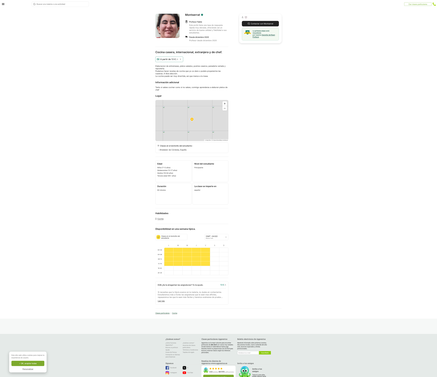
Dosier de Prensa (171, 352)
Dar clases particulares (418, 4)
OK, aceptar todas (28, 363)
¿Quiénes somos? (188, 343)
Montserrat (192, 15)
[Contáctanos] (434, 4)
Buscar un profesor (172, 347)
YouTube (190, 372)
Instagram (173, 372)
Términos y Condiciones (190, 350)
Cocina (160, 219)
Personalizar (28, 369)
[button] (246, 17)
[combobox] (60, 4)
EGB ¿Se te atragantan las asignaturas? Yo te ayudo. (180, 285)
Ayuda (168, 350)
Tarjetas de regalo (188, 352)
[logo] (19, 4)
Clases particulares (162, 313)
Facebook (173, 368)
